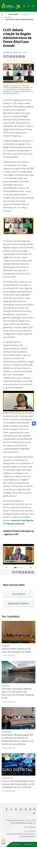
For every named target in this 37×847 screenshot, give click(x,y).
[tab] (29, 6)
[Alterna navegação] (24, 6)
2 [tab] (18, 567)
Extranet (16, 844)
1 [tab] (15, 567)
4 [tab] (22, 567)
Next (30, 567)
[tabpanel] (18, 555)
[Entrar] (33, 6)
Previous (6, 567)
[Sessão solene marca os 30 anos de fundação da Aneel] (18, 632)
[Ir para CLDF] (12, 5)
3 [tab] (20, 567)
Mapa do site (30, 844)
